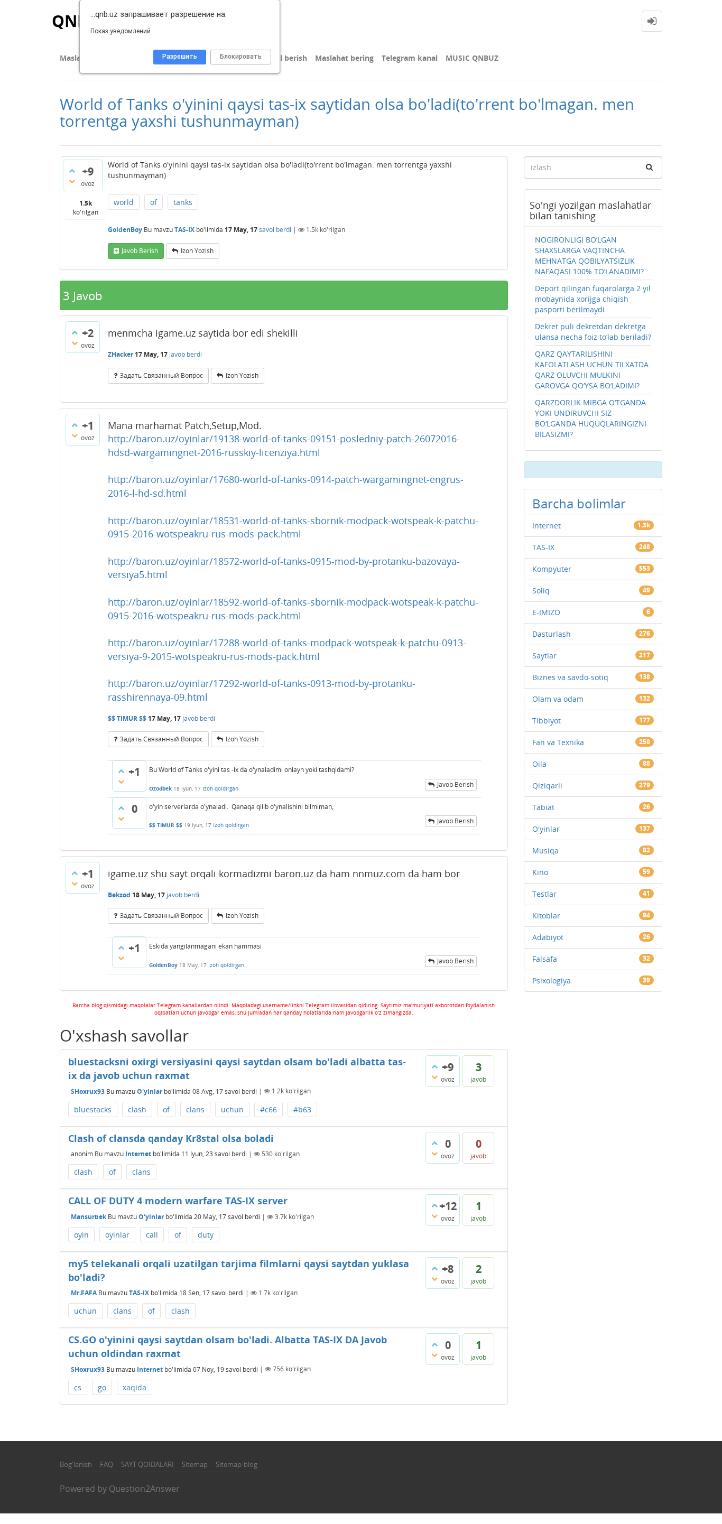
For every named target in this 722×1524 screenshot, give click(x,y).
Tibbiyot (546, 720)
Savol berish (285, 58)
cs (77, 1387)
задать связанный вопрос (161, 375)
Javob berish (140, 250)
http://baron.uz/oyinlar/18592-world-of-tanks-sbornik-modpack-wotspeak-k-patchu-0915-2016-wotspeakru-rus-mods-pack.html (293, 609)
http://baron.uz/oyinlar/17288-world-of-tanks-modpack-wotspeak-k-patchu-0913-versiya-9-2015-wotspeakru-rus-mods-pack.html (287, 649)
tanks (182, 202)
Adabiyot (547, 937)
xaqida (134, 1387)
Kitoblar (546, 915)
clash (137, 1109)
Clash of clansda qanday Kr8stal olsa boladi (171, 1138)
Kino (540, 872)
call (152, 1235)
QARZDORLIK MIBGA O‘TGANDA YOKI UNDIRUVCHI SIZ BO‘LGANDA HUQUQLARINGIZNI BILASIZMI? (590, 418)
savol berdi (275, 229)
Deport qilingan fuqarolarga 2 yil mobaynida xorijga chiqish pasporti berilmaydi (593, 298)
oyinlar (117, 1235)
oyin (81, 1235)
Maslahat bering (344, 58)
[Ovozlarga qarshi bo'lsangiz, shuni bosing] (72, 181)
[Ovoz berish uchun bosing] (72, 170)
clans (195, 1109)
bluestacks (93, 1109)
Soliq (541, 591)
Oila (539, 764)
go (102, 1387)
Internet (138, 1153)
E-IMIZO (546, 612)
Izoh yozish (197, 250)
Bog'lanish (76, 1464)
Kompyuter (551, 569)
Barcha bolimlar (579, 503)
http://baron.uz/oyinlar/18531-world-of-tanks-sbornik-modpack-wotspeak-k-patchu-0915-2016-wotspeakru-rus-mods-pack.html (293, 527)
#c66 (268, 1109)
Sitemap (195, 1464)
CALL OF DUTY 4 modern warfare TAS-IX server (178, 1200)
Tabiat (543, 807)
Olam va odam (558, 699)
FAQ (106, 1464)
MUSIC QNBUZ (472, 58)
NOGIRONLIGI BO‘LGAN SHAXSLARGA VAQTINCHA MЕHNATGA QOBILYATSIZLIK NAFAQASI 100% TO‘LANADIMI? (589, 255)
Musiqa (545, 850)
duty (206, 1235)
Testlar (544, 894)
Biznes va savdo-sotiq (570, 677)
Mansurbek (88, 1216)
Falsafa (544, 959)
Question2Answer (144, 1488)
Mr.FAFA (84, 1292)
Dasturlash (551, 634)
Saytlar (544, 656)
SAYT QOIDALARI (147, 1464)
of (153, 202)
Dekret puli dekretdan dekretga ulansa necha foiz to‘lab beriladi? (593, 331)
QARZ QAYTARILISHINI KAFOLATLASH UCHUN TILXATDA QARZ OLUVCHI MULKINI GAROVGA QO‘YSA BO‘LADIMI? (592, 370)
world (124, 202)
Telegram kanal (410, 58)
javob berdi (185, 354)
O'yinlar (149, 1090)
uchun (232, 1109)
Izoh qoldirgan (220, 788)
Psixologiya (551, 980)
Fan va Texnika (558, 742)
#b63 (302, 1109)
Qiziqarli (547, 785)
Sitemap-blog (236, 1464)
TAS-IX (184, 229)
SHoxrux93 (88, 1090)
